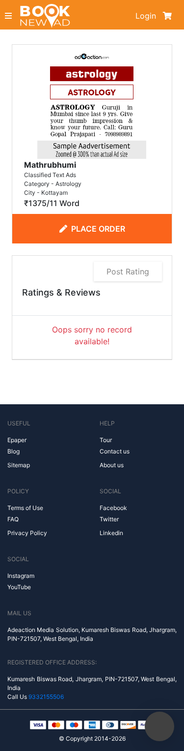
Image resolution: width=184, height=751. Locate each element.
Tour (106, 440)
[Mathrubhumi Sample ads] (91, 103)
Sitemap (18, 465)
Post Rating (127, 271)
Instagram (20, 575)
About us (112, 465)
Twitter (109, 519)
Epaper (16, 440)
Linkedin (111, 533)
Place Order (98, 229)
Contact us (115, 451)
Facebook (113, 507)
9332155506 (46, 696)
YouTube (19, 587)
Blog (13, 451)
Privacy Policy (27, 533)
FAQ (13, 519)
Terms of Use (25, 507)
